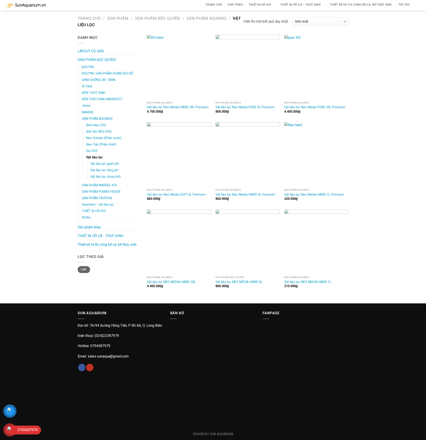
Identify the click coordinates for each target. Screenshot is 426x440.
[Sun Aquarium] (31, 5)
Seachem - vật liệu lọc (98, 204)
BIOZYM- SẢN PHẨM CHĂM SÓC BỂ (107, 73)
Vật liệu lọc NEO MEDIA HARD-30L (171, 282)
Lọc (84, 269)
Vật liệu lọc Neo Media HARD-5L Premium (245, 194)
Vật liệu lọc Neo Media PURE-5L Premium (245, 107)
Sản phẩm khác (89, 227)
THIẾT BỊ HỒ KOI (260, 4)
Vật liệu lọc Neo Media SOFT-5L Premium (176, 194)
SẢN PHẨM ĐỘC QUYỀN (157, 18)
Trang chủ (213, 4)
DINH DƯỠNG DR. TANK (99, 80)
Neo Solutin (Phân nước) (104, 138)
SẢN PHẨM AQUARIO (206, 18)
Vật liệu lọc (94, 157)
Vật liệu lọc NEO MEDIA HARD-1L (307, 282)
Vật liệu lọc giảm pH (104, 164)
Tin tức (404, 4)
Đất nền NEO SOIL (99, 132)
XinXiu (86, 217)
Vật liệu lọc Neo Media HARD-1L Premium (314, 194)
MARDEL (88, 112)
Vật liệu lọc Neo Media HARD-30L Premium (178, 107)
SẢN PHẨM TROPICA (97, 198)
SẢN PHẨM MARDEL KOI (99, 185)
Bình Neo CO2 (96, 125)
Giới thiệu (235, 4)
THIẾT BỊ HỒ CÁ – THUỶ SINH (300, 4)
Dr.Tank (87, 86)
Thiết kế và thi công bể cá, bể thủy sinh (107, 244)
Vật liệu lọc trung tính (105, 177)
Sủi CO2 (91, 151)
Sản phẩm (117, 18)
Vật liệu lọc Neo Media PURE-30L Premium (314, 107)
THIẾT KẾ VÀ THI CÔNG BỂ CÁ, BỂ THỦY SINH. (361, 4)
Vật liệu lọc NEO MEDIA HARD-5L (238, 282)
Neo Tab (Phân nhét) (101, 144)
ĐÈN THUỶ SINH (93, 93)
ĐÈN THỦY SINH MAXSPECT (102, 99)
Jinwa (86, 106)
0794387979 (100, 346)
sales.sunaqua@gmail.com (108, 356)
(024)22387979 (107, 336)
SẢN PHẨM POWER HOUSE (101, 192)
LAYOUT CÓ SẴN (91, 51)
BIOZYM (88, 67)
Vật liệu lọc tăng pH (104, 170)
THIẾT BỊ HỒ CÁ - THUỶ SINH (100, 236)
